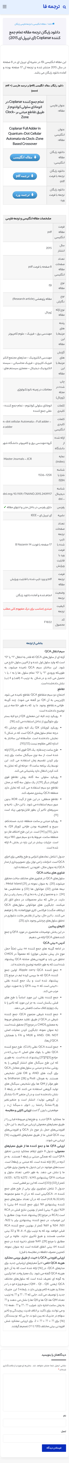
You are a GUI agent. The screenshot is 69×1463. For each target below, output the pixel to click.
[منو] (4, 8)
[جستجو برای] (64, 8)
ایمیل (63, 1431)
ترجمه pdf (22, 176)
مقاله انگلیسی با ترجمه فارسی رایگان (30, 24)
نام (64, 1416)
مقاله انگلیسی (22, 157)
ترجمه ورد (23, 194)
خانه (50, 24)
